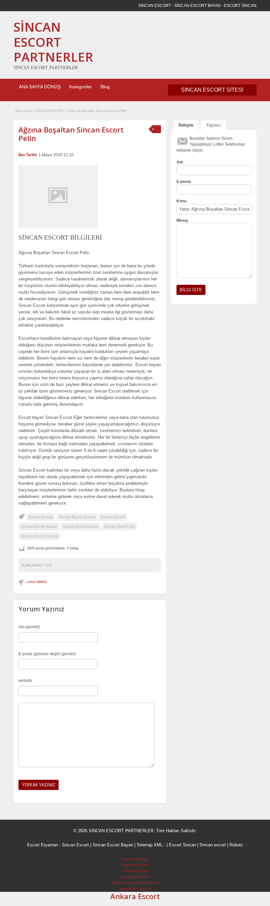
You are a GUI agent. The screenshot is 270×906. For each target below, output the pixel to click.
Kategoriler (80, 86)
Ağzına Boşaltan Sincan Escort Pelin (71, 134)
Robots (236, 844)
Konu (181, 201)
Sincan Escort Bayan (39, 526)
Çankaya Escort (135, 877)
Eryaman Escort (135, 865)
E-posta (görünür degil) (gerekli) (47, 654)
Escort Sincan (41, 517)
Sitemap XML (150, 844)
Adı (179, 162)
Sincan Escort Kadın (81, 526)
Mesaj (182, 220)
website (25, 680)
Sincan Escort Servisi (39, 536)
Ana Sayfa (23, 111)
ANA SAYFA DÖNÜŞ (40, 86)
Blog (105, 86)
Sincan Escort (112, 517)
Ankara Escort (135, 859)
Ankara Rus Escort (135, 889)
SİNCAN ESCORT (50, 111)
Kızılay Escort (135, 871)
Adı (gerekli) (29, 627)
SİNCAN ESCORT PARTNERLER (53, 41)
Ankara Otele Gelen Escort (135, 883)
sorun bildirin (37, 582)
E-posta (183, 181)
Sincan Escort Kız (119, 526)
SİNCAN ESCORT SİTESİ (212, 90)
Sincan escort (213, 844)
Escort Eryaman (42, 844)
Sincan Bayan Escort (76, 517)
